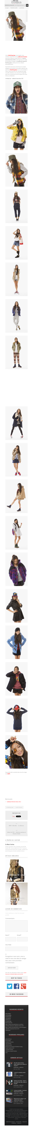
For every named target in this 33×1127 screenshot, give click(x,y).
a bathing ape (9, 807)
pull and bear (8, 1039)
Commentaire (9, 918)
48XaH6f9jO (8, 1013)
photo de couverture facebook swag (13, 1046)
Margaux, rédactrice (19, 1067)
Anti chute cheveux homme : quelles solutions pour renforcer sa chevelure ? (20, 1064)
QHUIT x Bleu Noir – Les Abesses (16, 825)
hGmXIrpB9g (8, 1015)
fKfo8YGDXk (8, 1016)
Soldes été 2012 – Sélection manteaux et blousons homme (16, 833)
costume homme (9, 1049)
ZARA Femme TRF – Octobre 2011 (17, 876)
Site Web (8, 945)
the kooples (8, 1040)
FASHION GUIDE (13, 8)
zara (6, 1052)
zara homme (8, 1043)
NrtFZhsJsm (8, 1019)
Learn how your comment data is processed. (15, 973)
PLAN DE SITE (18, 1121)
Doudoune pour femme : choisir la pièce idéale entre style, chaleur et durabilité (20, 1082)
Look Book (21, 8)
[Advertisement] (18, 42)
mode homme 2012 (9, 1048)
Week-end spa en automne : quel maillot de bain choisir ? (20, 1099)
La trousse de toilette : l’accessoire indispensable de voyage (20, 1091)
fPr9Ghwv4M (8, 1021)
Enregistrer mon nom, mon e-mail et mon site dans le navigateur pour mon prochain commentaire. (15, 959)
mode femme (19, 807)
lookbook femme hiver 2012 (14, 801)
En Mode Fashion (12, 879)
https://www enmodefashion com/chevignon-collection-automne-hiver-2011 (15, 1028)
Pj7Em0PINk (8, 1018)
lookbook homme (9, 1042)
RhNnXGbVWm (8, 1022)
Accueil (6, 8)
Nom (7, 935)
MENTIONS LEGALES (10, 1121)
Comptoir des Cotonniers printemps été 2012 (17, 899)
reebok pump (8, 1045)
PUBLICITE (24, 1121)
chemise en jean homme (11, 1051)
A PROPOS (14, 1123)
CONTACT (19, 1123)
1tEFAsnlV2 (7, 1030)
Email (19, 935)
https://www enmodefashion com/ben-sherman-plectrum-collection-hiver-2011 (14, 1025)
